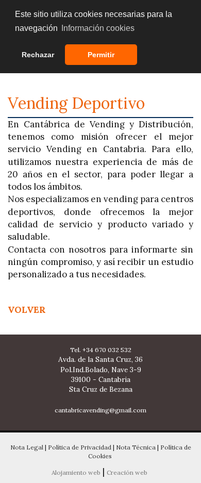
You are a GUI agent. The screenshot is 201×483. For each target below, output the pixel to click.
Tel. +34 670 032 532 (100, 350)
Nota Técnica (136, 447)
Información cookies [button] (98, 28)
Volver (27, 309)
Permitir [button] (101, 55)
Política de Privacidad (79, 447)
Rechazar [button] (38, 55)
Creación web (127, 472)
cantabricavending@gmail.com (100, 410)
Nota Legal (26, 447)
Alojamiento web (76, 472)
